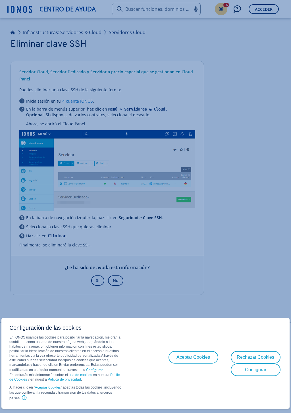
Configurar (94, 369)
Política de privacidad (64, 379)
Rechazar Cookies (255, 357)
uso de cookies (80, 375)
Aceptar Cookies (48, 387)
